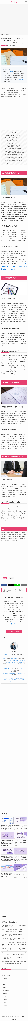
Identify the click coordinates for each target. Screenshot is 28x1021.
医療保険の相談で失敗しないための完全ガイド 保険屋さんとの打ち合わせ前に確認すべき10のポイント (14, 953)
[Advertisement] (14, 19)
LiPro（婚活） (7, 668)
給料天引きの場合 (11, 159)
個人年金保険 (6, 990)
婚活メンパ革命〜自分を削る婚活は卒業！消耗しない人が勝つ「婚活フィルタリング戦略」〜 (14, 679)
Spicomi (5, 670)
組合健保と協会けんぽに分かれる (14, 145)
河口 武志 (11, 71)
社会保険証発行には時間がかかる (14, 146)
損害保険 (5, 999)
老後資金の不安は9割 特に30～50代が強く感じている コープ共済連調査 (14, 958)
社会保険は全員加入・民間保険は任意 (15, 152)
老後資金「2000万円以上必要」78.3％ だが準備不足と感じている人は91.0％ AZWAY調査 (14, 921)
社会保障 (4, 45)
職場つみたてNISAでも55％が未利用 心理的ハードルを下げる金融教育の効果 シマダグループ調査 (14, 930)
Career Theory (11, 670)
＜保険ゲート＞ (14, 624)
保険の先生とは (7, 1014)
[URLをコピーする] (24, 585)
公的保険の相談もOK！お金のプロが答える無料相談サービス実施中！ (14, 266)
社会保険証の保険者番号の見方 (14, 148)
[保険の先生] (14, 2)
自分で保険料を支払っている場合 (14, 160)
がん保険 (5, 978)
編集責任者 (14, 1016)
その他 (4, 981)
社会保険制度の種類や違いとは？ (13, 135)
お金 (4, 972)
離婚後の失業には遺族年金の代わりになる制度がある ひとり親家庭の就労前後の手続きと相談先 (14, 962)
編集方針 (21, 79)
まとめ (6, 163)
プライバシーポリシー (21, 1016)
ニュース (5, 984)
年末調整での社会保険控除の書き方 (13, 157)
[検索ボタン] (26, 2)
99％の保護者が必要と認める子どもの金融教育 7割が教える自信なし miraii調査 (14, 926)
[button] (4, 585)
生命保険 (5, 1002)
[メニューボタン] (2, 2)
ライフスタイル (6, 975)
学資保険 (5, 996)
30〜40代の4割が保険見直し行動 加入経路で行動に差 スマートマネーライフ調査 (14, 939)
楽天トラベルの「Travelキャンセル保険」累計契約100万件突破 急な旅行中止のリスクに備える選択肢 (14, 949)
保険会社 (5, 987)
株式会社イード (6, 654)
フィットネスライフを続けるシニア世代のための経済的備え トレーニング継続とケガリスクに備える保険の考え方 (14, 944)
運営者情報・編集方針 (6, 1016)
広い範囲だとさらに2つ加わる (14, 140)
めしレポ (21, 668)
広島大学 (5, 658)
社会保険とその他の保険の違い (12, 151)
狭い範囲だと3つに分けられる (14, 139)
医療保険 (5, 993)
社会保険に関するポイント (11, 143)
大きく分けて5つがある (12, 137)
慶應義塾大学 (14, 658)
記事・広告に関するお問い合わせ (17, 1014)
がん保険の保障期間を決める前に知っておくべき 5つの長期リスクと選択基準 (14, 935)
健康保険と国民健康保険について (14, 154)
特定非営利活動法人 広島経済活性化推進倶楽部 (13, 673)
